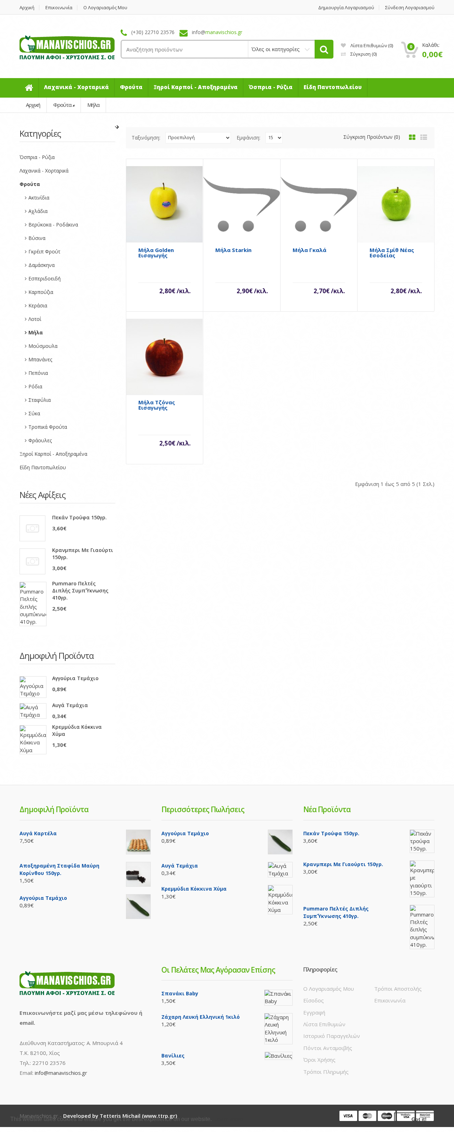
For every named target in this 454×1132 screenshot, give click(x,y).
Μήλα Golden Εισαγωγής (156, 252)
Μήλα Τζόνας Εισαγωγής (156, 405)
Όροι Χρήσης (319, 1059)
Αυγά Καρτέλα (38, 833)
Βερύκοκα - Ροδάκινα (53, 224)
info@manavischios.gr (61, 1072)
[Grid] (412, 137)
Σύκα (34, 413)
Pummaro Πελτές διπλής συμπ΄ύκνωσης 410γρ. (80, 590)
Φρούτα (62, 104)
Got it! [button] (419, 1119)
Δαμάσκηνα (41, 265)
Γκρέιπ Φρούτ (44, 251)
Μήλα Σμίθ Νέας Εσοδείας (392, 252)
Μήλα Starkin (233, 250)
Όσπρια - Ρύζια (37, 157)
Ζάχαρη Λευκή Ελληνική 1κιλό (200, 1016)
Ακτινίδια (38, 197)
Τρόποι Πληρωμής (326, 1071)
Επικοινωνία (58, 7)
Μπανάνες (40, 359)
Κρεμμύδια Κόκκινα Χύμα (77, 730)
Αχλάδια (38, 211)
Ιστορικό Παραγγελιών (331, 1035)
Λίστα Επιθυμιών (324, 1024)
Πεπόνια (38, 373)
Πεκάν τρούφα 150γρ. (79, 517)
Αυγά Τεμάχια (70, 705)
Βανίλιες (172, 1055)
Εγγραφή (314, 1012)
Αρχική (27, 7)
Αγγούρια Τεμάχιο (75, 678)
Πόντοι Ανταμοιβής (327, 1047)
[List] (424, 137)
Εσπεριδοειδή (44, 278)
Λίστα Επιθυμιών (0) (371, 45)
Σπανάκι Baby (179, 993)
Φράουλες (40, 440)
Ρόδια (35, 386)
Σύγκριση (363, 54)
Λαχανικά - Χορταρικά (44, 170)
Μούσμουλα (42, 346)
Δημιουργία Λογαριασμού (346, 7)
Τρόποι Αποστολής (398, 988)
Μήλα (93, 104)
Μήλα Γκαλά (309, 250)
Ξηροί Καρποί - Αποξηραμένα (53, 453)
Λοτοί (34, 319)
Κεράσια (37, 305)
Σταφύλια (39, 400)
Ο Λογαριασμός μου (105, 7)
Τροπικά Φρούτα (47, 426)
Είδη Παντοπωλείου (43, 467)
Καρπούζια (40, 292)
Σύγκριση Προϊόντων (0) (371, 136)
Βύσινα (36, 238)
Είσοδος (313, 1000)
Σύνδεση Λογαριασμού (409, 7)
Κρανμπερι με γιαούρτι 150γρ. (82, 553)
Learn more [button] (228, 1119)
